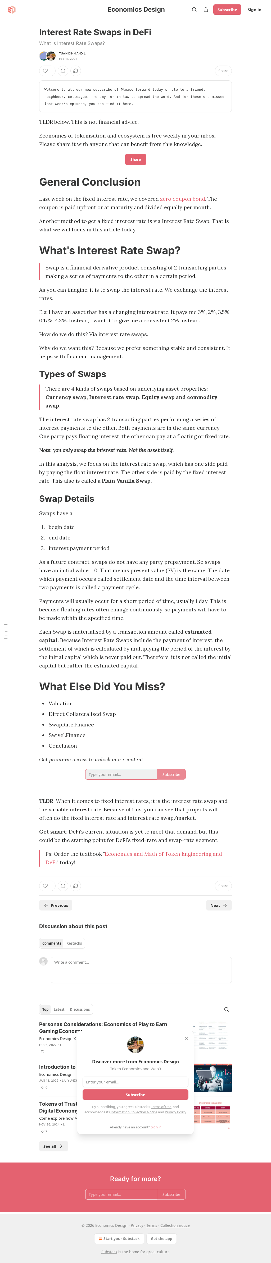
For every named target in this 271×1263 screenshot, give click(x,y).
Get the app (161, 1238)
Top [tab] (45, 1009)
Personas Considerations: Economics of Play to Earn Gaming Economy (103, 1027)
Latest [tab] (59, 1009)
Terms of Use (161, 1106)
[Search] (194, 9)
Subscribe (227, 9)
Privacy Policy (175, 1112)
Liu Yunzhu (71, 1080)
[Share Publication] (206, 9)
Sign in (254, 9)
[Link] (32, 182)
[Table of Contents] (6, 631)
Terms (151, 1225)
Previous (59, 905)
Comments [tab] (51, 943)
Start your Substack (121, 1238)
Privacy (137, 1225)
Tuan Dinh (67, 53)
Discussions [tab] (80, 1009)
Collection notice (175, 1225)
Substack (109, 1251)
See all (49, 1146)
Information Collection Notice (134, 1112)
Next (215, 905)
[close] (186, 1038)
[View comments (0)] (63, 71)
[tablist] (62, 943)
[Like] (42, 1052)
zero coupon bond (182, 198)
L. (85, 53)
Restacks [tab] (74, 943)
